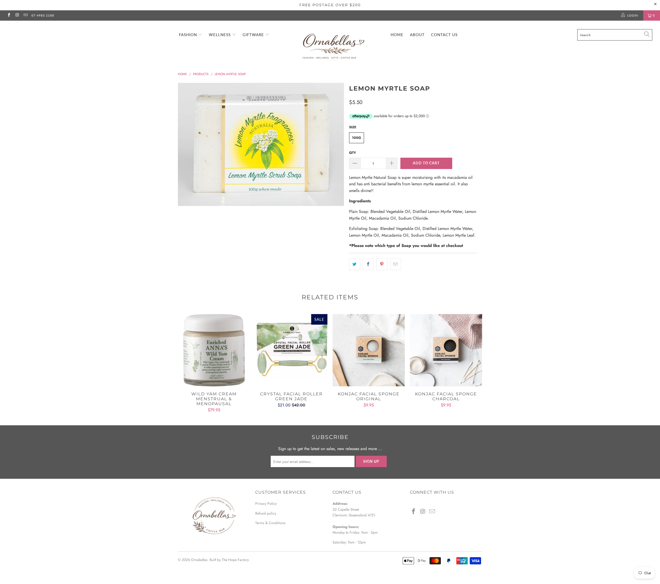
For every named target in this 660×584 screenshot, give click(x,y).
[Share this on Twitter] (354, 264)
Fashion (188, 34)
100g (356, 137)
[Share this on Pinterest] (381, 264)
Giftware (254, 34)
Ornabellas (199, 559)
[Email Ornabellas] (25, 15)
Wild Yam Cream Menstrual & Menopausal (214, 350)
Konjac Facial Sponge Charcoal (446, 350)
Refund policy (265, 513)
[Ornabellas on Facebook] (8, 15)
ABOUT (417, 34)
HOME (397, 34)
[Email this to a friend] (395, 264)
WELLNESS (220, 34)
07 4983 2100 (42, 15)
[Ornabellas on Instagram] (17, 15)
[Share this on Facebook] (368, 264)
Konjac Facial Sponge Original (369, 350)
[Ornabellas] (332, 42)
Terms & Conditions (270, 522)
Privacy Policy (266, 503)
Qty (352, 152)
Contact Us (444, 34)
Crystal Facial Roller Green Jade (291, 350)
